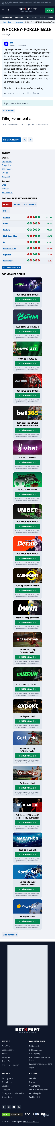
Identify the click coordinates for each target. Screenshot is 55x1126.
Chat (4, 184)
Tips (27, 17)
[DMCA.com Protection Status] (12, 1115)
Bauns (5, 223)
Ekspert (6, 204)
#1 (5, 93)
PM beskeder (7, 192)
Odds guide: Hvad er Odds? (13, 1093)
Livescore (6, 1089)
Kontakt (32, 1078)
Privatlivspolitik (36, 1093)
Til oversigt (9, 110)
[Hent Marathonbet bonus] (27, 840)
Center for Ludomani (10, 1065)
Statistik (5, 1085)
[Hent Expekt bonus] (27, 706)
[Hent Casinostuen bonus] (27, 639)
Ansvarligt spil (8, 1097)
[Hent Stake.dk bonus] (27, 479)
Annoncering (34, 1085)
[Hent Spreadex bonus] (27, 805)
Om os (32, 1082)
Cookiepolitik (34, 1097)
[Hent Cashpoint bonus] (27, 575)
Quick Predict (30, 204)
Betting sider (34, 1046)
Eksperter (6, 1057)
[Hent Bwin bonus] (27, 607)
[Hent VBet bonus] (27, 447)
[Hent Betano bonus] (27, 543)
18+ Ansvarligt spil (31, 1121)
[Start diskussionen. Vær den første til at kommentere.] (27, 129)
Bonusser (19, 17)
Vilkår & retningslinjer (38, 1089)
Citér (37, 93)
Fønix (5, 242)
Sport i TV (6, 1061)
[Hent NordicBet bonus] (27, 872)
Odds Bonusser (35, 1049)
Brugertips (6, 165)
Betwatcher (7, 1082)
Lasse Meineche (9, 248)
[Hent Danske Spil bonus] (27, 906)
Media (50, 17)
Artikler (5, 1053)
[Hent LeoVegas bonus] (27, 773)
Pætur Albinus (8, 260)
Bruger (17, 204)
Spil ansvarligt (8, 2)
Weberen (6, 217)
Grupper (5, 188)
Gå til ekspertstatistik (11, 267)
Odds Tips (6, 1046)
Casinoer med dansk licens (40, 1063)
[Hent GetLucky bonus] (27, 738)
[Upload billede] (30, 139)
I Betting (6, 229)
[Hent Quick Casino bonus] (27, 284)
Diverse (5, 172)
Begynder (6, 176)
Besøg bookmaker (27, 299)
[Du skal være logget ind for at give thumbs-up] (28, 93)
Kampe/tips (19, 22)
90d (5, 210)
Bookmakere (7, 17)
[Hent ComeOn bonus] (27, 674)
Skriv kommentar (11, 139)
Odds (34, 17)
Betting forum (8, 1078)
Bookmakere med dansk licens (39, 1059)
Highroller (7, 254)
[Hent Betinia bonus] (27, 316)
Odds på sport (7, 1049)
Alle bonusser (10, 934)
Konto (49, 10)
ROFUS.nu (25, 2)
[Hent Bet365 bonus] (27, 413)
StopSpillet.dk (5, 4)
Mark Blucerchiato (10, 236)
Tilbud (31, 1067)
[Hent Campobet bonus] (27, 349)
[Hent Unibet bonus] (27, 511)
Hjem (4, 22)
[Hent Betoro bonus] (27, 381)
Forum (42, 17)
